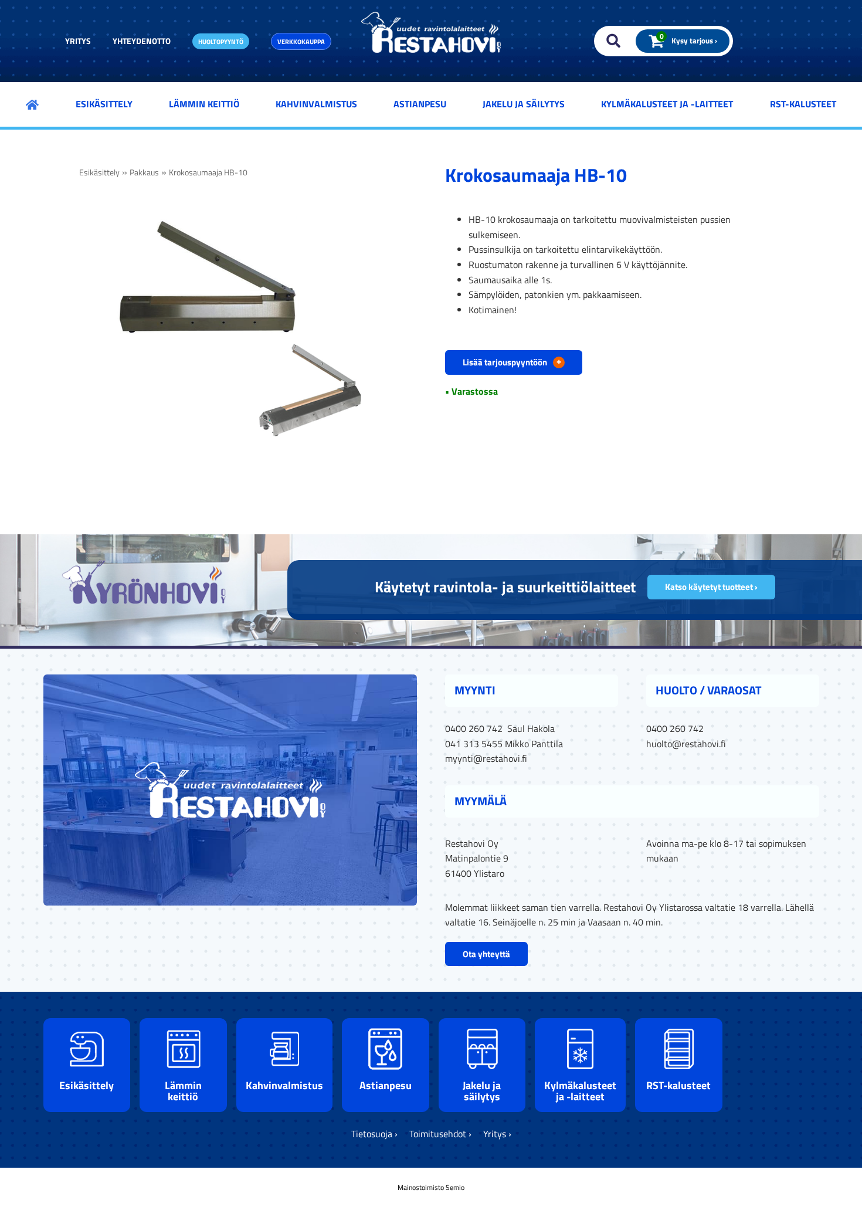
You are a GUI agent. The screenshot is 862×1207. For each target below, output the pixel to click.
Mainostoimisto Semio (431, 1187)
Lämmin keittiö (204, 104)
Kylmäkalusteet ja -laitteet (667, 104)
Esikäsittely (104, 104)
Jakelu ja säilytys (524, 104)
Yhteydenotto (142, 41)
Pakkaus (144, 172)
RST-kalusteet (803, 104)
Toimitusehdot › (440, 1134)
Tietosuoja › (374, 1134)
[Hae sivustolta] (611, 41)
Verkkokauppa (301, 41)
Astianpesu (419, 104)
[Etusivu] (32, 104)
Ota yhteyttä (486, 954)
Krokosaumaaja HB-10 (208, 172)
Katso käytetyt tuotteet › (711, 587)
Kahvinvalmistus (316, 104)
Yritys (78, 41)
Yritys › (497, 1134)
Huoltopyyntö (220, 41)
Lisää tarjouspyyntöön (512, 361)
